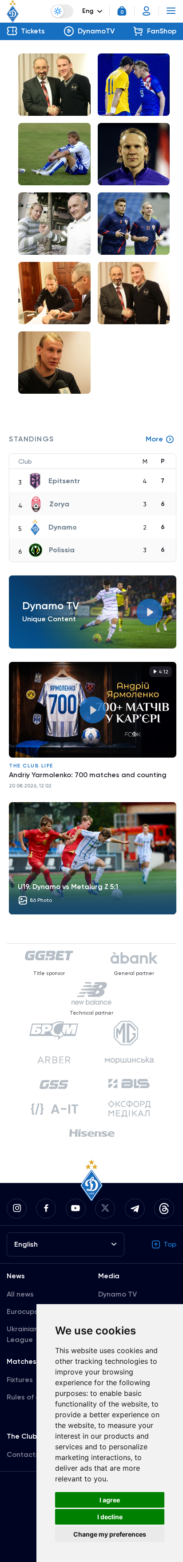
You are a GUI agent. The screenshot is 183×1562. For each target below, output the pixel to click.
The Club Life (31, 766)
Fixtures (20, 1379)
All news (20, 1294)
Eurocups (22, 1311)
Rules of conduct (35, 1397)
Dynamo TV (117, 1294)
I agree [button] (109, 1500)
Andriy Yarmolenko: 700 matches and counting (88, 775)
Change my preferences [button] (109, 1534)
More (154, 439)
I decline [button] (110, 1517)
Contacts (23, 1454)
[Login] (146, 11)
